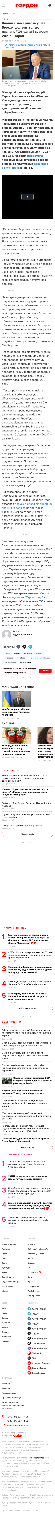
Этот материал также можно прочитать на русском (27, 46)
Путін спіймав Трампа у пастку (22, 825)
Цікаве (5, 1291)
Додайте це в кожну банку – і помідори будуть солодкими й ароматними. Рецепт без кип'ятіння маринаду (29, 1191)
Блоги (30, 1258)
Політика (6, 1249)
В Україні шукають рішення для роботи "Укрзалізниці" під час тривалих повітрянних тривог (25, 1055)
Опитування (33, 1286)
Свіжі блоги (10, 770)
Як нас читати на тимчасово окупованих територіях (13, 1405)
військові (28, 653)
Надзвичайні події (10, 1282)
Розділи (31, 1239)
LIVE (30, 1268)
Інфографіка (7, 1286)
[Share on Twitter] (24, 647)
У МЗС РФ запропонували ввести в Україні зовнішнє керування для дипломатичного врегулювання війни (30, 955)
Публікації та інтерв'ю (38, 1249)
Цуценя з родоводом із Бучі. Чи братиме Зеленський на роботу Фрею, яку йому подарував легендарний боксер (30, 1206)
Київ (4, 1308)
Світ (13, 14)
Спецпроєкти (34, 1296)
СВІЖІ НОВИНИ (11, 1022)
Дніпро (5, 1332)
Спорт (5, 1263)
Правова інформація (11, 1397)
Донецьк (6, 1322)
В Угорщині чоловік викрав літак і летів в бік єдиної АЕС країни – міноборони (29, 983)
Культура (6, 1268)
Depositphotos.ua (39, 1458)
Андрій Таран (25, 662)
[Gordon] (26, 5)
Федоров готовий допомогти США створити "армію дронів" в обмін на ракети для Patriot (32, 1081)
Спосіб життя (8, 1277)
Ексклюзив (33, 1272)
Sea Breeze (8, 658)
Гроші (4, 1254)
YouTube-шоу (34, 1291)
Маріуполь (7, 1336)
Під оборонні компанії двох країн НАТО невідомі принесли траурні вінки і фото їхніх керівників (25, 1068)
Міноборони (22, 658)
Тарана (15, 167)
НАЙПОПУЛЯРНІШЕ (14, 927)
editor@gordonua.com (18, 1425)
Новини (5, 1239)
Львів (4, 1313)
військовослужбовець (40, 658)
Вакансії (6, 1383)
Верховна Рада (9, 662)
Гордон (5, 14)
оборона (39, 653)
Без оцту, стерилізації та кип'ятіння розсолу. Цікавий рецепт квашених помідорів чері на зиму (16, 749)
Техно (4, 1272)
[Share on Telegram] (30, 647)
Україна (6, 653)
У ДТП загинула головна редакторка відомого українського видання (27, 1177)
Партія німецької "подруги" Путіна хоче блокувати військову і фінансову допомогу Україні (24, 1103)
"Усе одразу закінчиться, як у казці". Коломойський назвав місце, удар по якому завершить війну (28, 996)
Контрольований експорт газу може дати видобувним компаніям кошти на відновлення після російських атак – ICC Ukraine (26, 1128)
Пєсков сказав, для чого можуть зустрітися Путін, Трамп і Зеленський (25, 1139)
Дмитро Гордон (39, 1309)
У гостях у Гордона (37, 1254)
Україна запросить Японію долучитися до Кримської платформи (16, 712)
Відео (30, 1282)
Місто (4, 1303)
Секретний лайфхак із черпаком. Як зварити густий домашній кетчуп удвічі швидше (28, 1220)
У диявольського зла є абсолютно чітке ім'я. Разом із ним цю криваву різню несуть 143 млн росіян (25, 792)
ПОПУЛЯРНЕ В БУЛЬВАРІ (17, 1154)
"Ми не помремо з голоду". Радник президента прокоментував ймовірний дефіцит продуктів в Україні (26, 1033)
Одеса (5, 1318)
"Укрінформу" (34, 597)
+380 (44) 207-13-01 (17, 1416)
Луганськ (6, 1341)
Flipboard (36, 1353)
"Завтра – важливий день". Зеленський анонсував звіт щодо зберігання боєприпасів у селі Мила (26, 1116)
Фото (30, 1277)
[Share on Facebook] (18, 647)
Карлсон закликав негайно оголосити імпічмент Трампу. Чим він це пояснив (23, 1092)
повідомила (35, 155)
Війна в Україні (9, 1244)
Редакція (6, 1388)
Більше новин (27, 1147)
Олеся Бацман (39, 1343)
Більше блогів (27, 834)
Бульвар (8, 723)
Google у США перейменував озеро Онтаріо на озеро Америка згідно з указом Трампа (26, 1044)
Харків (5, 1327)
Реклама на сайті (10, 1393)
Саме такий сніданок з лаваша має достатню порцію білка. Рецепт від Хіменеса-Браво (26, 1164)
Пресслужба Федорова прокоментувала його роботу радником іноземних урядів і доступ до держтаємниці (30, 970)
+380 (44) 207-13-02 (17, 1421)
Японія (17, 653)
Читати (45, 671)
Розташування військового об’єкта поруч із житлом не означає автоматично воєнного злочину (25, 778)
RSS (34, 1358)
